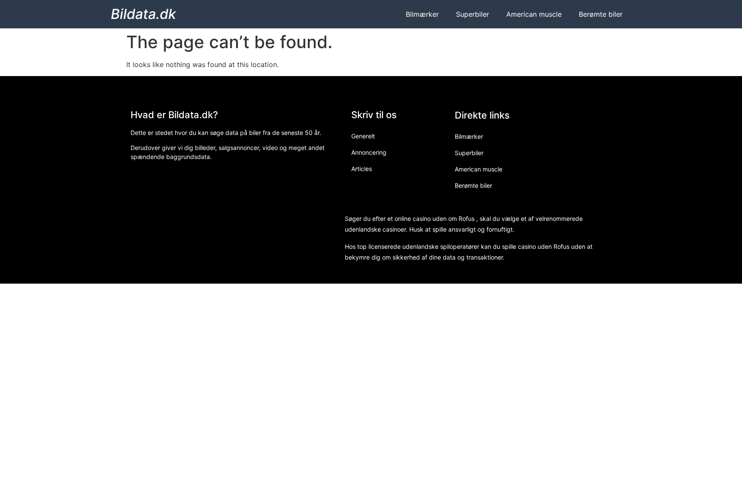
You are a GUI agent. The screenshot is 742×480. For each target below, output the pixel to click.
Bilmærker (422, 14)
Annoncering (368, 152)
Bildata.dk (143, 14)
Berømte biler (601, 14)
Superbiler (472, 14)
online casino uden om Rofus (434, 218)
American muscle (534, 14)
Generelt (363, 136)
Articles (361, 168)
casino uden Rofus (543, 246)
